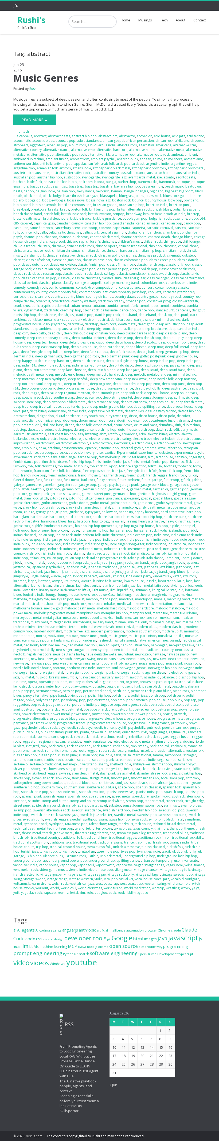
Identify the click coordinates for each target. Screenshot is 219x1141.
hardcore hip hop (148, 516)
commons (67, 287)
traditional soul (84, 842)
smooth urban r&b (145, 778)
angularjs (70, 930)
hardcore (100, 516)
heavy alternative (151, 521)
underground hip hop (139, 856)
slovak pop (21, 778)
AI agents (26, 930)
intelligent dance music (180, 549)
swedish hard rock (116, 810)
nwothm (136, 677)
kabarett (90, 576)
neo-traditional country (156, 649)
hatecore (84, 521)
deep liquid (149, 370)
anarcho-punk (127, 159)
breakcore (38, 209)
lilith (113, 590)
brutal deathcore (56, 218)
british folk (52, 214)
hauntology (100, 521)
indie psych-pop (165, 539)
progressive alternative (30, 718)
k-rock (78, 576)
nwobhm (121, 677)
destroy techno (164, 411)
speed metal (121, 796)
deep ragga (30, 393)
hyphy (162, 530)
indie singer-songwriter (127, 544)
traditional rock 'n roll (154, 837)
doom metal (88, 420)
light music (100, 590)
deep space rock (88, 397)
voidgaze (192, 879)
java (162, 938)
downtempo (137, 420)
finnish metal (140, 461)
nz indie (150, 677)
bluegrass (126, 195)
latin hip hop (111, 585)
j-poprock (80, 562)
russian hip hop (25, 755)
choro (193, 246)
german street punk (96, 493)
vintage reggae (94, 874)
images (150, 938)
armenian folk (47, 168)
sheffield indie (120, 764)
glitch (44, 498)
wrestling (172, 888)
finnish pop (160, 461)
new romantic (178, 659)
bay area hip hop (127, 186)
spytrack (178, 796)
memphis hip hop (114, 613)
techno (52, 828)
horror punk (40, 530)
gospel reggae (185, 498)
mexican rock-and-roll (141, 617)
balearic (50, 182)
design (59, 939)
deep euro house (84, 347)
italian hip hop (179, 553)
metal (37, 617)
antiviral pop (63, 163)
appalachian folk (86, 163)
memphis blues (88, 613)
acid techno (195, 136)
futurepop (171, 480)
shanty (103, 764)
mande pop (109, 599)
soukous (58, 782)
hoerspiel (188, 526)
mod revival (125, 626)
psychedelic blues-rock (39, 727)
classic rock (22, 273)
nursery (108, 677)
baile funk (34, 182)
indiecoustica (156, 544)
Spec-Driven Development (158, 954)
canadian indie (123, 223)
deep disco (95, 342)
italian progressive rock (108, 558)
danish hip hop (24, 314)
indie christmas (113, 535)
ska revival (164, 768)
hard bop (193, 512)
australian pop (24, 177)
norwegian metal (50, 672)
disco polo (167, 416)
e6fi (176, 429)
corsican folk (39, 296)
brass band (22, 205)
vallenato (191, 860)
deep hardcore (59, 360)
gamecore (33, 484)
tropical (56, 847)
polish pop (156, 695)
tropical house (74, 847)
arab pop (123, 163)
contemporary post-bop (127, 292)
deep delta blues (73, 342)
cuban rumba (81, 305)
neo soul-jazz (109, 645)
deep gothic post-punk (148, 356)
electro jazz (79, 438)
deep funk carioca (94, 351)
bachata (19, 182)
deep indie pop (189, 360)
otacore (38, 686)
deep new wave (135, 379)
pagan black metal (156, 686)
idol (194, 530)
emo (16, 448)
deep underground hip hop (111, 406)
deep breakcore (154, 328)
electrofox (64, 443)
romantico (68, 750)
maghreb (159, 594)
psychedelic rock (71, 727)
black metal (32, 195)
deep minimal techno (180, 374)
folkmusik (155, 466)
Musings (145, 20)
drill (38, 425)
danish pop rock (107, 314)
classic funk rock (178, 264)
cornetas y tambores (178, 292)
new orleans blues (111, 659)
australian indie (188, 172)
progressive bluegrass (67, 718)
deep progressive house (75, 388)
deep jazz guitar (173, 365)
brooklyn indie (174, 214)
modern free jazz (76, 631)
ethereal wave (155, 448)
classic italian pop (46, 269)
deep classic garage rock (136, 333)
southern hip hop (26, 787)
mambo (92, 599)
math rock (78, 603)
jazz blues (166, 567)
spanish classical (148, 787)
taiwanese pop (76, 824)
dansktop (165, 314)
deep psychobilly (148, 388)
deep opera (53, 383)
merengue (160, 613)
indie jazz (78, 539)
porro (66, 704)
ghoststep (163, 493)
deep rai (47, 393)
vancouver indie (25, 865)
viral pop (111, 879)
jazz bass (151, 567)
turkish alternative (126, 847)
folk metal (65, 466)
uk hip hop (34, 856)
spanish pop (173, 791)
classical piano (50, 282)
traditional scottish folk (30, 842)
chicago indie (34, 241)
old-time (19, 682)
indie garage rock (56, 539)
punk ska (72, 732)
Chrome (164, 930)
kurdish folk (102, 581)
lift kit (86, 590)
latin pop (161, 585)
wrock (185, 888)
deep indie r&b (24, 365)
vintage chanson (146, 869)
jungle (34, 576)
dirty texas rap (116, 416)
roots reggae (87, 750)
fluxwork (19, 466)
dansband (129, 314)
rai (184, 732)
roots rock (107, 750)
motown (72, 636)
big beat (171, 191)
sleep (173, 773)
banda (99, 182)
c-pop (193, 218)
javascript (183, 937)
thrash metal (31, 833)
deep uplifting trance (149, 406)
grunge (29, 512)
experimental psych (188, 452)
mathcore (95, 603)
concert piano (129, 287)
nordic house (41, 668)
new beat (38, 659)
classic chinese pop (97, 260)
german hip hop (94, 489)
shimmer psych (185, 764)
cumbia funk (128, 305)
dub (178, 425)
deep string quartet (117, 397)
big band (156, 191)
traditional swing (110, 842)
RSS (69, 1024)
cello (43, 232)
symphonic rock (36, 824)
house (74, 530)
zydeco (142, 892)
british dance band (27, 214)
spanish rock (77, 796)
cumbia (112, 305)
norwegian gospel (133, 668)
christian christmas (66, 250)
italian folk (158, 553)
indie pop (94, 539)
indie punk (21, 544)
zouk (112, 892)
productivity (153, 947)
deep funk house (122, 351)
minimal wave (91, 626)
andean (145, 159)
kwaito (117, 581)
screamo (84, 759)
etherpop (174, 448)
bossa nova (76, 200)
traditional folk (72, 837)
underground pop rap (30, 860)
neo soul (90, 645)
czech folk (51, 310)
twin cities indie (148, 851)
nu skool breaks (48, 677)
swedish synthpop (83, 819)
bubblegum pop (135, 218)
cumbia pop (148, 305)
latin (189, 581)
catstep (180, 228)
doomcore (107, 420)
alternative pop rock (70, 154)
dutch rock (164, 429)
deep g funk (146, 351)
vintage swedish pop (177, 874)
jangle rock (175, 562)
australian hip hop (161, 172)
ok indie (168, 677)
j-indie (27, 562)
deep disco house (119, 342)
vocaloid (177, 879)
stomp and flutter (54, 801)
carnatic (153, 228)
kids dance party (138, 576)
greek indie (74, 507)
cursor (48, 939)
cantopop (89, 228)
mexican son (169, 617)
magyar (173, 594)
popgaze (53, 704)
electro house (58, 438)
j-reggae (115, 562)
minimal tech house (40, 626)
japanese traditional (103, 567)
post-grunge (30, 709)
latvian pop (178, 585)
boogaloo (33, 200)
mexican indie (113, 617)
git (109, 939)
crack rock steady (111, 301)
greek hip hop (33, 507)
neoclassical (184, 649)
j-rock (127, 562)
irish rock (64, 553)
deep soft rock (131, 393)
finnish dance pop (27, 461)
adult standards (89, 140)
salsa (118, 755)
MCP (72, 946)
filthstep (181, 457)
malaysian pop (62, 599)
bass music (58, 186)
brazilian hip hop (131, 205)
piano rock (181, 691)
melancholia (183, 603)
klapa (32, 581)
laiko (181, 581)
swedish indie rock (44, 814)
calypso (49, 223)
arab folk (108, 163)
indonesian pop (34, 549)
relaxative (74, 741)
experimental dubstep (155, 452)
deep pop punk (173, 383)
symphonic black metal (165, 819)
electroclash (45, 443)
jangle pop (158, 562)
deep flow (155, 347)
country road (171, 296)
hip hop (81, 526)
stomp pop (134, 801)
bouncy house (156, 200)
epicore (91, 448)
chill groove (172, 241)
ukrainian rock (75, 856)
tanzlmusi (126, 824)
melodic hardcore (140, 608)
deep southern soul (28, 397)
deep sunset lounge (149, 397)
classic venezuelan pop (38, 278)
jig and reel (131, 571)
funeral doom (23, 480)
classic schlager (105, 273)
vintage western (81, 879)
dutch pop (146, 429)
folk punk (81, 466)
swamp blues (191, 805)
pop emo (118, 700)
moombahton (23, 636)
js (200, 939)
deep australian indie (69, 328)
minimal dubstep (161, 622)
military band (103, 622)
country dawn (125, 296)
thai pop (176, 828)
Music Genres (45, 78)
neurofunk (126, 654)
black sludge (52, 195)
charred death (159, 237)
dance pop (127, 310)
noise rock (192, 663)
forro (197, 466)
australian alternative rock (70, 172)
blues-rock (154, 195)
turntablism (86, 851)
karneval (105, 576)
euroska (61, 452)
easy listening (87, 434)
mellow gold (53, 608)
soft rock (192, 778)
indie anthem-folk (87, 535)
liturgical (158, 590)
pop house (157, 700)
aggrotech (37, 145)
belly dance (85, 191)
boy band (191, 200)
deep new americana (106, 379)
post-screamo (143, 709)
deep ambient (41, 328)
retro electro (122, 741)
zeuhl (61, 892)
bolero (18, 200)
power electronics (35, 714)
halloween (109, 512)
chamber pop (173, 232)
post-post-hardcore (99, 709)
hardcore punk (175, 516)
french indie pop (33, 475)
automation (135, 930)
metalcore (71, 617)
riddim (188, 741)
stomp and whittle (110, 801)
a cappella (24, 136)
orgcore (132, 682)
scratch (70, 759)
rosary (121, 750)
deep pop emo (148, 383)
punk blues (30, 732)
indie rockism (73, 544)
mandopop (143, 599)
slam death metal (85, 773)
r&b (144, 732)
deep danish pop (148, 337)
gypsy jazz (92, 512)
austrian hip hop (49, 177)
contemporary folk (63, 292)
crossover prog (159, 301)
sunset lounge (133, 805)
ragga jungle (158, 732)
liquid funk (125, 590)
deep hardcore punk (88, 360)
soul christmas (103, 782)
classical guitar (134, 278)
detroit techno (24, 416)
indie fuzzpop (31, 539)
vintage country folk (175, 869)
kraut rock (71, 581)
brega (64, 209)
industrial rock (115, 549)
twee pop (128, 851)
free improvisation (97, 470)
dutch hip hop (105, 429)
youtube (81, 962)
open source (123, 946)
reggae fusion (180, 736)
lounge (51, 594)
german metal (140, 489)
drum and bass (145, 425)
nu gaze (189, 672)
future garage (152, 480)
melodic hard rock (111, 608)
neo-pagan (159, 645)
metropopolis (90, 617)
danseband (147, 314)
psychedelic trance (99, 727)
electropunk (191, 443)
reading (121, 736)
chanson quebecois (73, 237)
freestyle (133, 470)
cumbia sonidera (172, 305)
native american (150, 640)
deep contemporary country (48, 337)
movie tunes (89, 636)
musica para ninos (143, 636)
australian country (105, 172)
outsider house (118, 686)
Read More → (34, 119)
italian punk (136, 558)
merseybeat (22, 617)
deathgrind (146, 324)
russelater (147, 750)
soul (70, 782)
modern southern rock (143, 631)
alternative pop (42, 154)
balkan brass (67, 182)
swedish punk (32, 819)
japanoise (127, 567)
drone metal (102, 425)
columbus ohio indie (181, 282)
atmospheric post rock (149, 168)
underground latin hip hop (177, 856)
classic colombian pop (131, 260)
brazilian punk (179, 205)
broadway (134, 214)
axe (159, 177)
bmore (195, 195)
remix (87, 741)
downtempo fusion (162, 420)
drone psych (123, 425)
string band (51, 805)
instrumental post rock (144, 549)
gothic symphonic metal (174, 503)
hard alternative (173, 512)
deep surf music (177, 397)
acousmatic (22, 140)
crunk (17, 305)
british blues (161, 209)
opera (32, 682)
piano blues (162, 691)
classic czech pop (162, 260)
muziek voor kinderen (79, 640)
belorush (103, 191)
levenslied (30, 590)
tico (112, 833)
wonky (29, 888)
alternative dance (56, 149)
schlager (189, 755)
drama (184, 420)
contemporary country (30, 292)
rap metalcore (47, 736)
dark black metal (40, 319)
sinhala (128, 768)
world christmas (90, 888)
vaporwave (124, 865)
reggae (162, 736)
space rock (126, 787)
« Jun (113, 1084)
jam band (141, 562)
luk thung (124, 594)
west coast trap (131, 883)
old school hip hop (189, 677)
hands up (126, 512)
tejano (79, 828)
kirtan (177, 576)
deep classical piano (171, 333)
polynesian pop (48, 700)
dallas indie (109, 310)
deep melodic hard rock (105, 374)
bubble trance (81, 218)
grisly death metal (152, 507)
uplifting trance (127, 860)
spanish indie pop (34, 791)
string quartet (88, 805)
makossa (20, 599)
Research (81, 954)
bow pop (175, 200)
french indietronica (62, 475)
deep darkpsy (173, 337)
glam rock (31, 498)
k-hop (44, 576)
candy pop (192, 223)
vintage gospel (51, 874)
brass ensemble (44, 205)
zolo (90, 892)
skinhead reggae (44, 773)
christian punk (34, 255)
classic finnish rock (121, 264)
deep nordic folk (161, 379)
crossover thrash (185, 301)
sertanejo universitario (79, 764)
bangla (111, 182)
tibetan (102, 833)
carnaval (166, 228)
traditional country (45, 837)
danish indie (47, 314)
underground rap (101, 860)
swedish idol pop (171, 810)
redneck (149, 736)
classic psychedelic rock (177, 269)
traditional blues (175, 833)
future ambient (129, 480)
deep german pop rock (81, 356)
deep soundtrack (184, 393)
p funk (136, 686)
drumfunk (166, 425)
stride (36, 805)
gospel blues (162, 498)
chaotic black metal (104, 237)
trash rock (160, 842)
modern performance (107, 631)
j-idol (17, 562)
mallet (79, 599)
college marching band (121, 282)
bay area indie (152, 186)
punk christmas (52, 732)
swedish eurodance (86, 810)
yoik (16, 892)
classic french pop (150, 264)
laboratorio (167, 581)
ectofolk (114, 434)
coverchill (43, 301)
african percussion (140, 140)
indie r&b (38, 544)
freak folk (57, 470)
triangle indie (180, 842)
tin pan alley (136, 833)
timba (121, 833)
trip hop (42, 847)
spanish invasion (91, 791)
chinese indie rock (80, 246)
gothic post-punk (123, 503)
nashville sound (124, 640)
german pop (179, 489)
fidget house (136, 457)
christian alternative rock (31, 250)
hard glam (21, 516)
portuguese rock (134, 704)
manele (159, 599)
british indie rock (74, 214)
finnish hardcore (54, 461)
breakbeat (21, 209)
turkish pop (48, 851)
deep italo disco (121, 365)
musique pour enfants (45, 640)
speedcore (140, 796)
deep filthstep (136, 347)
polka (30, 700)
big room (186, 191)
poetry (81, 695)
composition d (106, 287)
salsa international (137, 755)
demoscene (57, 411)
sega (161, 759)
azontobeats (185, 177)
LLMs (34, 946)
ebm (102, 434)
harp (71, 521)
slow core (62, 778)
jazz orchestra (89, 571)
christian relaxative (60, 255)
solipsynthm (22, 782)
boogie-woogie (53, 200)
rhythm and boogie (166, 741)
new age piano (178, 654)
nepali (31, 654)
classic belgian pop (66, 260)
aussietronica (23, 172)
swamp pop (22, 810)
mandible (126, 599)
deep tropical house (45, 406)
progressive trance (71, 723)
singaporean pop (79, 768)
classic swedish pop (163, 273)
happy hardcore (147, 512)
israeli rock (121, 553)
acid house (162, 136)
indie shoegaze (96, 544)
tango (112, 824)
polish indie (120, 695)
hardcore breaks (121, 516)
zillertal (72, 892)
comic (53, 287)
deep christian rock (100, 333)
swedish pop (147, 814)
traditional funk (95, 837)
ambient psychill (103, 159)
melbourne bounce (27, 608)
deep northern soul (28, 383)
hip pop (162, 526)
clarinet (19, 260)
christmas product (151, 255)
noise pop (157, 663)
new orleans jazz (138, 659)
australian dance (133, 172)
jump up (193, 571)
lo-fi (180, 590)
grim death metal (97, 507)
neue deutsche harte (68, 654)
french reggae (156, 475)
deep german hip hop (172, 351)
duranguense (84, 429)
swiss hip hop (119, 819)
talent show (98, 824)
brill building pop (102, 209)
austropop (72, 177)
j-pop (50, 562)
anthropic (87, 930)
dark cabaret (64, 319)
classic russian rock (77, 273)
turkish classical (153, 847)
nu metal (27, 677)
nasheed (104, 640)
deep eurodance (111, 347)
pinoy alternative (36, 695)
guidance (76, 512)
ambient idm (79, 159)
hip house (146, 526)
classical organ (158, 278)
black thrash (72, 195)
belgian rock (66, 191)
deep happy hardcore (30, 360)
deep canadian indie (184, 328)
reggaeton (29, 741)
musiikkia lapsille (170, 636)
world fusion (113, 888)
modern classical (171, 626)
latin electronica (88, 585)
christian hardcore (120, 250)
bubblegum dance (107, 218)
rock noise (121, 746)
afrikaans (182, 140)
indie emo (161, 535)
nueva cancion (89, 677)
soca (164, 778)
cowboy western (83, 301)
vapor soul (86, 865)
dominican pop (49, 420)
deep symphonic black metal (64, 402)
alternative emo (83, 149)
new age (158, 654)
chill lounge (191, 241)
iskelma (78, 553)
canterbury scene (67, 228)
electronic (80, 443)
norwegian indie (190, 668)
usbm (178, 860)
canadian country (70, 223)
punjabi (195, 727)
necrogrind (171, 640)
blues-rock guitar (176, 195)
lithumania (142, 590)
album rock (77, 145)
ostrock (25, 686)
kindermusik (162, 576)
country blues (74, 296)
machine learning (53, 946)
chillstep (43, 246)
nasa (82, 946)
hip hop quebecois (102, 526)
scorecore (34, 759)
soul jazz (121, 782)
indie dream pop (139, 535)
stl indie (34, 801)
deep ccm (20, 333)
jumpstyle (20, 576)
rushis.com (34, 1136)
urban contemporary (157, 860)
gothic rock (146, 503)
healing (131, 521)
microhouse (82, 622)
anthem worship (25, 163)
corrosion (20, 296)
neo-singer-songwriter (73, 649)
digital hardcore (68, 416)
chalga (133, 232)
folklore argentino (132, 466)
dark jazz (141, 319)
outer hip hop (56, 686)
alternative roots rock (153, 154)
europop (46, 452)
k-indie (56, 576)
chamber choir (150, 232)
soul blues (82, 782)
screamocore (125, 759)
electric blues (157, 434)
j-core (185, 558)
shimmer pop (161, 764)
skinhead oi (22, 773)
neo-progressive (181, 645)
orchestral (90, 682)
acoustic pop (65, 140)
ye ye (196, 888)
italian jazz (37, 558)
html (138, 939)
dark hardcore (121, 319)
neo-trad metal (125, 649)
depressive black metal (105, 411)
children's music (130, 241)
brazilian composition (74, 205)
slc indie (142, 773)
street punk (21, 805)
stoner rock (174, 801)
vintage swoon (34, 879)
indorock (55, 549)
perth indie (121, 691)
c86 (16, 223)
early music (189, 429)
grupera (61, 512)
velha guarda (194, 865)
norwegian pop (76, 672)
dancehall (182, 310)
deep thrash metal (189, 402)
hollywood (21, 530)
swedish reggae (56, 819)
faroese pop (87, 457)
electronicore (142, 443)
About (180, 20)
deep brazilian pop (126, 328)
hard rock (56, 516)
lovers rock (88, 594)
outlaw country (79, 686)
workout (42, 888)
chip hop (155, 246)
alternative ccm (184, 145)
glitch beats (58, 498)
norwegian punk (101, 672)
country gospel (148, 296)
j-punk (94, 562)
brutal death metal (27, 218)
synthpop (56, 824)
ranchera (195, 732)
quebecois (112, 732)
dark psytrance (54, 324)
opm (64, 682)
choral (183, 246)
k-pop (67, 576)
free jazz (118, 470)
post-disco (173, 704)
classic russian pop (46, 273)
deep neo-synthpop (51, 379)
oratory (75, 682)
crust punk (31, 305)
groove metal (177, 507)
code (30, 939)
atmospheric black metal (111, 168)
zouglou (101, 892)
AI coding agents (48, 930)
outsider (98, 686)
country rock (191, 296)
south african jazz (162, 782)
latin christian (41, 585)
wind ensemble (178, 883)
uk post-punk (53, 856)
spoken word (160, 796)
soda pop (176, 778)
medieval (124, 603)
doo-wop (70, 420)
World (54, 888)
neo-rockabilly (43, 649)
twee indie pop (108, 851)
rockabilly (178, 746)
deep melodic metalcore (144, 374)
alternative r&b (99, 154)
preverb (180, 714)
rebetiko (135, 736)
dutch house (127, 429)
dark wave (75, 324)
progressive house (141, 718)
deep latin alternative (40, 370)
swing (103, 819)
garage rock (179, 484)
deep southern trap (59, 397)
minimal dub (137, 622)
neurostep (143, 654)
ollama (103, 947)
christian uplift (109, 255)
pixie (71, 695)
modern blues (146, 626)
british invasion (99, 214)
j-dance (196, 558)
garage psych (108, 484)
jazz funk (36, 571)
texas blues (122, 828)
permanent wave (48, 691)
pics (141, 947)
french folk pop (170, 470)
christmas (128, 255)
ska (137, 768)
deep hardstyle (117, 360)
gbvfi (25, 489)
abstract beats (59, 136)
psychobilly (136, 727)
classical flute (112, 278)
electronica (122, 443)
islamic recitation (98, 553)
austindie (42, 172)
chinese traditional (133, 246)
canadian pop (171, 223)
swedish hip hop (144, 810)
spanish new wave (119, 791)
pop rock (38, 704)
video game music (53, 869)
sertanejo (20, 764)
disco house (148, 416)
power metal (60, 714)
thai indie (161, 828)
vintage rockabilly (120, 874)
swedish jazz (68, 814)
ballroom (86, 182)
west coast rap (107, 883)
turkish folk (175, 847)
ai (14, 930)
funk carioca (53, 480)
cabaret (26, 223)
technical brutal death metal (174, 824)
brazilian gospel (105, 205)
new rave (160, 659)
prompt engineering (37, 953)
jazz (139, 567)
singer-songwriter (107, 768)
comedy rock (37, 287)
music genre (118, 636)
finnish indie (102, 461)
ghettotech (146, 493)
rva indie (105, 755)
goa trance (114, 498)
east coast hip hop (62, 434)
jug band (160, 571)
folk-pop (111, 466)
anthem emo (193, 159)
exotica (109, 452)
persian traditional (97, 691)
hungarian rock (145, 530)
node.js (92, 947)
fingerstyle (196, 457)
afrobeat (197, 140)
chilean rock (153, 241)
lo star (171, 590)
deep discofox (146, 342)
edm (142, 434)
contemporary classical (172, 287)
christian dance (93, 250)
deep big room (98, 328)
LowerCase (107, 594)
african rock (164, 140)
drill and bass (53, 425)
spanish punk (32, 796)
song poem (42, 782)
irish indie (48, 553)
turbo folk (103, 847)
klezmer (44, 581)
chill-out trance (24, 246)
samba (157, 755)
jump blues (177, 571)
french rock (177, 475)
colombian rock (152, 282)
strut (103, 805)
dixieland (20, 420)
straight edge (195, 801)
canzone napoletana (114, 228)
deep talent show (134, 402)
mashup (47, 603)
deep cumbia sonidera (89, 337)
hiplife (174, 526)
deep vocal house (180, 406)
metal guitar (52, 617)
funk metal (72, 480)
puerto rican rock (175, 727)
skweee (64, 773)
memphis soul (140, 613)
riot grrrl (32, 746)
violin (99, 879)
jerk (118, 571)
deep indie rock (50, 365)
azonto (168, 177)
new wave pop (41, 663)
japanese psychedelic (48, 567)
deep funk (71, 351)
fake (54, 457)
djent (33, 420)
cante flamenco (41, 228)
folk (30, 466)
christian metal (174, 250)
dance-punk (165, 310)
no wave (131, 663)
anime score (173, 159)
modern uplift (172, 631)
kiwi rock (189, 576)
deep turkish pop (75, 406)
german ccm (71, 489)
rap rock (66, 736)
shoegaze (38, 768)
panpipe (27, 691)
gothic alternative (26, 503)
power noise (80, 714)
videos (39, 962)
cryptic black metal (55, 305)
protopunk (179, 723)
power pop (100, 714)
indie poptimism (139, 539)
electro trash (142, 438)
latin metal (145, 585)
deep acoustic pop (170, 324)
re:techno (107, 736)
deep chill (55, 333)
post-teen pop (166, 709)
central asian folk (113, 232)
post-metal (73, 709)
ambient (191, 154)
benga (129, 191)
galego (18, 484)
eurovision (77, 452)
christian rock (86, 255)
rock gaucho (102, 746)
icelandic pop (179, 530)
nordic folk (21, 668)
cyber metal (33, 310)
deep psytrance (174, 388)
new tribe (197, 659)
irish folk (32, 553)
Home (125, 20)
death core (108, 324)
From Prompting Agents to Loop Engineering (78, 1049)
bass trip (91, 186)
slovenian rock (43, 778)
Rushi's (31, 19)
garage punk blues (154, 484)
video (21, 962)
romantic (52, 750)
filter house (164, 457)
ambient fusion (57, 159)
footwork (184, 466)
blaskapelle (109, 195)
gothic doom (78, 503)
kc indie (118, 576)
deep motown (24, 379)
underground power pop (68, 860)
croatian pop (136, 301)
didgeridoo (45, 416)
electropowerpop (167, 443)
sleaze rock (158, 773)
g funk (185, 480)
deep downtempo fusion (177, 342)
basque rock (39, 186)
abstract (40, 136)
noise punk (174, 663)
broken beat (152, 214)
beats (17, 191)
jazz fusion (52, 571)
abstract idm (108, 136)
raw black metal (86, 736)
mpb (103, 636)
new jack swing (84, 659)
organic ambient (111, 682)
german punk (39, 493)
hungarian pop (121, 530)
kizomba (19, 581)
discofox (183, 416)
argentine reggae (183, 163)
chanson (50, 237)
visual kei (126, 879)
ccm (24, 232)
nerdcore (44, 654)
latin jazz (128, 585)
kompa (57, 581)
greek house (54, 507)
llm (24, 946)
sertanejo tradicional (45, 764)
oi (158, 677)
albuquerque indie (102, 145)
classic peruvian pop (112, 269)
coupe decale (23, 301)
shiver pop (21, 768)
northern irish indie (81, 668)
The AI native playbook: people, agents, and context (78, 1086)
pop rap (190, 700)
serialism (185, 759)
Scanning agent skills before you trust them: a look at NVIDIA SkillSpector (79, 1103)
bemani (117, 191)
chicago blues (181, 237)
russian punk (67, 755)
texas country (142, 828)
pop (82, 700)
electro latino (99, 438)
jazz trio (108, 571)
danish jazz (66, 314)
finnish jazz (120, 461)
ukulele (93, 856)
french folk (149, 470)
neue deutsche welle (101, 654)
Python (68, 954)
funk (39, 480)
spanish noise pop (149, 791)
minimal (121, 622)
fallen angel (68, 457)
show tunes (56, 768)
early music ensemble (29, 434)
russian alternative (170, 750)
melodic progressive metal (54, 613)
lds (190, 585)
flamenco (177, 461)
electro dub (37, 438)
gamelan (49, 484)
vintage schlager (147, 874)
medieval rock (143, 603)
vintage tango (57, 879)
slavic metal (126, 773)
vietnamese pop (100, 869)
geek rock (53, 489)
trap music (143, 842)
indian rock (64, 535)
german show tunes (65, 493)
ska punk (148, 768)
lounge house (68, 594)
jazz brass (183, 567)
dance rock (146, 310)
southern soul (74, 787)
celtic (52, 232)
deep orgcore (100, 383)
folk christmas (45, 466)
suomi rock (153, 805)
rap (16, 736)
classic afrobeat (38, 260)
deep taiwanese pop (103, 402)
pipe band (58, 695)
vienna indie (78, 869)
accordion (144, 136)
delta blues (38, 411)
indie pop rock (114, 539)
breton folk (79, 209)
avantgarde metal (141, 177)
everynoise (94, 452)
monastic (191, 631)
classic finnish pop (91, 264)
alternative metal (172, 149)
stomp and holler (82, 801)
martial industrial (26, 603)
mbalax (109, 603)
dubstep (19, 429)
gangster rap (67, 484)
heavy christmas (178, 521)
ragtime (175, 732)
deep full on (53, 351)
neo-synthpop (102, 649)
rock (44, 746)
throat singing (85, 833)
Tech (164, 20)
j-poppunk (63, 562)
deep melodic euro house (65, 374)
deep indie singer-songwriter (85, 365)
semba (171, 759)
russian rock (88, 755)
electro (174, 434)
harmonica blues (54, 521)
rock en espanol (79, 746)
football (170, 466)
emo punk (29, 448)
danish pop (84, 314)
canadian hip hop (97, 223)
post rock (155, 704)
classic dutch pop (34, 264)
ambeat (177, 154)
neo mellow (57, 645)
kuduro (86, 581)
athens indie (82, 168)
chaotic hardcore (134, 237)
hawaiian (117, 521)
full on (192, 475)
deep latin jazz (128, 370)
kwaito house (134, 581)
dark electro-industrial (92, 319)
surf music (171, 805)
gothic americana (54, 503)
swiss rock (139, 819)
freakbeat (73, 470)
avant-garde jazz (114, 177)
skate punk (182, 768)
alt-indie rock (127, 145)
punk (17, 732)
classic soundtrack (132, 273)
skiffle (196, 768)
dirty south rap (92, 416)
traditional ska (60, 842)
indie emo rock (182, 535)
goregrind (131, 498)
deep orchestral (76, 383)
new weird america (67, 663)
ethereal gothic (131, 448)
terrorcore (104, 828)
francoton (41, 470)
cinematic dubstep (181, 255)
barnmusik (167, 182)
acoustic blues (43, 140)
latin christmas (64, 585)
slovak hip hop (190, 773)
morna (41, 636)
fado (46, 457)
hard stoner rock (78, 516)
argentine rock (24, 168)
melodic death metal (80, 608)
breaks (53, 209)
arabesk (138, 163)
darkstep (91, 324)
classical (64, 278)
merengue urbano (183, 613)
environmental (73, 448)
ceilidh (33, 232)
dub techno (191, 425)
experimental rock (27, 457)
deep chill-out (74, 333)
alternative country (27, 149)
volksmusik (21, 883)
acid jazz (178, 136)
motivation (56, 636)
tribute (29, 847)
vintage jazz (73, 874)
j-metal (39, 562)
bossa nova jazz (98, 200)
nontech (23, 131)
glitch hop (76, 498)
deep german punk (115, 356)
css (39, 939)
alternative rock (123, 154)
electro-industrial (166, 438)
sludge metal (99, 778)
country (56, 296)
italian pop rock (77, 558)
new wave (20, 663)
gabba (196, 480)
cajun (38, 223)
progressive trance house (106, 723)
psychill (121, 727)
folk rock (96, 466)
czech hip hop (70, 310)
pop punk (174, 700)
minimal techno (68, 626)
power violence (122, 714)
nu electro (174, 672)
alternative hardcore (111, 149)
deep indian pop (162, 360)
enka (42, 448)
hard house (39, 516)
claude (176, 930)
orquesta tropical (177, 682)
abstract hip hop (84, 136)
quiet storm (131, 732)
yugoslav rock (31, 892)
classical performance (188, 278)
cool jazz (154, 292)
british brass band (187, 209)
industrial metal (91, 549)
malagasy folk (39, 599)
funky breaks (106, 480)
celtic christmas (69, 232)
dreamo (27, 425)
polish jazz (139, 695)
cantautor (20, 228)
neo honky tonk (35, 645)
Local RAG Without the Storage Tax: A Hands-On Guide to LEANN (77, 1061)
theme (189, 828)
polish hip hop (99, 695)
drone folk (84, 425)
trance (129, 842)
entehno (54, 448)
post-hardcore (53, 709)
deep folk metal (177, 347)
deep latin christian (71, 370)
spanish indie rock (63, 791)
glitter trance (94, 498)
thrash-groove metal (57, 833)
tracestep (154, 833)
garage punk (129, 484)
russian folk (194, 750)
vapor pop (68, 865)
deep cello (38, 333)
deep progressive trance (114, 388)
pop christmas (98, 700)
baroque (183, 182)
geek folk (37, 489)
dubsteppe (63, 429)
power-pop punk (148, 714)
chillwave (58, 246)
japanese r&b (76, 567)
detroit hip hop (189, 411)
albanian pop (57, 145)
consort (148, 287)
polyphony (69, 700)
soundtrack (138, 782)
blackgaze (91, 195)
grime (116, 507)
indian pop (46, 535)
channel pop (33, 237)
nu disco (158, 672)
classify (67, 282)
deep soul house (157, 393)
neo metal (75, 645)
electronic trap (101, 443)
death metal (127, 324)
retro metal (142, 741)
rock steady (139, 746)
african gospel (113, 140)
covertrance (61, 301)
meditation (163, 603)
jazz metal (69, 571)
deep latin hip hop (102, 370)
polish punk (175, 695)
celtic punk (91, 232)
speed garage (99, 796)
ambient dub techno (28, 159)
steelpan (19, 801)
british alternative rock (134, 209)
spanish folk (172, 787)
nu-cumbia (69, 677)
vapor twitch (105, 865)
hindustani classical (58, 526)
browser (150, 930)
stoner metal (154, 801)
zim (82, 892)
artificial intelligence (111, 930)
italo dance (154, 558)
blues (140, 195)
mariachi (198, 599)
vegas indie (174, 865)
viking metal (123, 869)
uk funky (190, 851)
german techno (124, 493)
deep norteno (185, 379)
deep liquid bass (172, 370)
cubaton (98, 305)
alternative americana (155, 145)
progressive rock (43, 723)
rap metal (27, 736)
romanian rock (32, 750)
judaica (146, 571)
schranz (19, 759)
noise (143, 663)
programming (175, 946)
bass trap (76, 186)
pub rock (154, 727)
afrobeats (20, 145)
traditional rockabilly (187, 837)
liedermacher (70, 590)
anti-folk (46, 163)
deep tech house (161, 402)
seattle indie (146, 759)
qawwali (97, 732)
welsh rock (60, 883)
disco (133, 416)
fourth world (22, 470)
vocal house (144, 879)
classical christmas (86, 278)
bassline (106, 186)
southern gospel (189, 782)
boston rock (121, 200)
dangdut (198, 310)
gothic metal (99, 503)
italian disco (140, 553)
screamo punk (103, 759)
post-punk (123, 709)
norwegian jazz (24, 672)
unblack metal (110, 856)
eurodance (29, 452)
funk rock (88, 480)
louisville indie (34, 594)
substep (115, 805)
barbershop (127, 182)
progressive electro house (105, 718)
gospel (146, 498)
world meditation (137, 888)
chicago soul (55, 241)
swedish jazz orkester (96, 814)
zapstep (50, 892)
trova (91, 847)
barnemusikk (147, 182)
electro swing (121, 438)
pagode (178, 686)
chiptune (170, 246)
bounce (138, 200)
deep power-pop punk (38, 388)
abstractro (127, 136)
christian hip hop (148, 250)
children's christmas (101, 241)
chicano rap (75, 241)
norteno (59, 668)
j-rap (104, 562)
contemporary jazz (93, 292)
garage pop (87, 484)
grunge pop (45, 512)
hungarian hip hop (94, 530)
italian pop (55, 558)
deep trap (21, 406)
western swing (155, 883)
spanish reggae (55, 796)
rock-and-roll (160, 746)
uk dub (177, 851)
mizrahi (109, 626)
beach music (174, 186)
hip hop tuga (128, 526)
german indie (118, 489)
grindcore (129, 507)
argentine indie (157, 163)
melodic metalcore (169, 608)
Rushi (33, 88)
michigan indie (61, 622)
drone (69, 425)
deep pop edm (124, 383)
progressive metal (170, 718)
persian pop (72, 691)
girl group (179, 493)
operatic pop (49, 682)
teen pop (66, 828)
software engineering (114, 953)
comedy (19, 287)
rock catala (57, 746)
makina (186, 594)
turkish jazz (29, 851)
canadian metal (147, 223)
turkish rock (67, 851)
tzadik (166, 851)
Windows (57, 963)
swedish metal (125, 814)
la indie (151, 581)
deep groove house (182, 356)
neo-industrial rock (135, 645)
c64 (202, 218)
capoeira (138, 228)
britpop (118, 214)
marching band (178, 599)
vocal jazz (161, 879)
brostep (193, 214)
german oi (160, 489)
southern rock (51, 787)
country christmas (99, 296)
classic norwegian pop (79, 269)
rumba (133, 750)
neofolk (19, 654)
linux (16, 947)
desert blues (134, 411)
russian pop (47, 755)
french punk (136, 475)
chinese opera (106, 246)
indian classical (24, 535)
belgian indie (45, 191)
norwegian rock (127, 672)
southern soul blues (101, 787)
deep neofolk (78, 379)
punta (84, 732)
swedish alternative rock (51, 810)
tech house (143, 824)
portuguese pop (107, 704)
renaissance (102, 741)
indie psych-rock (191, 539)
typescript (185, 954)
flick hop (192, 461)
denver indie (77, 411)
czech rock (91, 310)
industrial (70, 549)
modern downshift (48, 631)
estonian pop (109, 448)
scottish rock (53, 759)
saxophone (173, 755)
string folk (68, 805)
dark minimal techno (164, 319)
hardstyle (32, 521)
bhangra (141, 191)
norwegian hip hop (162, 668)
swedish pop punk (172, 814)
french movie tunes (92, 475)
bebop (29, 191)
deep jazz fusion (147, 365)
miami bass (39, 622)
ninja (87, 663)
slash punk (108, 773)
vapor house (48, 865)
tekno (90, 828)
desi (148, 411)
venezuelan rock (25, 869)
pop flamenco (137, 700)
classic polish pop (143, 269)
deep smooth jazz (105, 393)
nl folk (118, 663)
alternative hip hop (143, 149)
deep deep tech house (41, 342)
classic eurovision (62, 264)
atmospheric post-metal (186, 168)
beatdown (193, 186)
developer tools (85, 938)
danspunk (181, 314)
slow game (80, 778)
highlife (37, 526)
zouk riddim (127, 892)
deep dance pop (120, 337)
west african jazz (81, 883)
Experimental (127, 452)
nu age (145, 672)
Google (122, 938)
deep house (139, 360)
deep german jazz (48, 356)
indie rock (53, 544)
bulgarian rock (160, 218)
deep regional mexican (72, 393)
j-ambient (172, 558)
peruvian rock (141, 691)
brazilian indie (156, 205)
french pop (116, 475)
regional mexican (52, 741)
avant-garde (90, 177)
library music (49, 590)
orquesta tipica (151, 682)
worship (158, 888)
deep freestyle (32, 351)
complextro (85, 287)
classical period (25, 282)
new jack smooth (59, 659)
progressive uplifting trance (148, 723)
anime (157, 159)
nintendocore (102, 663)
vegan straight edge (149, 865)
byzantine (180, 218)
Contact (199, 20)
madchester (141, 594)
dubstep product (41, 429)
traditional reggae (122, 837)
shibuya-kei (141, 764)
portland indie (83, 704)
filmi (151, 457)
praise (167, 714)
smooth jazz (120, 778)
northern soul (107, 668)
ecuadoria (129, 434)
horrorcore (59, 530)
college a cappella (89, 282)
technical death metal (29, 828)
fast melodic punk (112, 457)
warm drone (41, 883)
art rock (65, 168)
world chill (68, 888)
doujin (122, 420)
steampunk (194, 796)
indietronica (177, 544)
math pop (61, 603)
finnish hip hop (80, 461)
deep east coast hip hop (50, 347)
